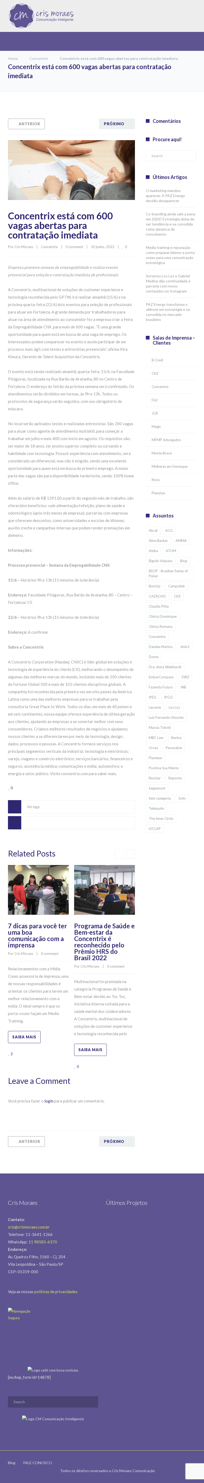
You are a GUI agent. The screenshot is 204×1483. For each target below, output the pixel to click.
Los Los (174, 707)
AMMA (181, 540)
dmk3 (184, 647)
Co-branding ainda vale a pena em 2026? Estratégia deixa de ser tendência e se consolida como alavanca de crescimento (170, 224)
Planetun (158, 493)
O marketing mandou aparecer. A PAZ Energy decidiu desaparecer (165, 195)
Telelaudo (156, 808)
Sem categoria (160, 798)
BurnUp (154, 586)
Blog (183, 561)
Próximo (114, 124)
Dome (153, 657)
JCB (155, 413)
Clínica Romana (160, 626)
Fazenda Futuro (161, 687)
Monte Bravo (162, 453)
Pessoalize (174, 748)
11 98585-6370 (42, 1241)
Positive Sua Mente (163, 768)
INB (183, 687)
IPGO (168, 697)
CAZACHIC (157, 596)
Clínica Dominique (163, 616)
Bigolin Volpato (160, 561)
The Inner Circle (161, 818)
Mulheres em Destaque (170, 466)
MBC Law (156, 738)
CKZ (155, 373)
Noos (156, 480)
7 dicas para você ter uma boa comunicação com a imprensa (37, 935)
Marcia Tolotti (160, 727)
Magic (156, 426)
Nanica (176, 738)
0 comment (74, 247)
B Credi (157, 360)
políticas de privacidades (56, 1291)
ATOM (171, 551)
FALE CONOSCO (37, 1462)
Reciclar (155, 778)
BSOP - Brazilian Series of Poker (168, 573)
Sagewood (157, 788)
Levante (155, 707)
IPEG (152, 697)
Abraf (153, 530)
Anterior (29, 124)
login (48, 1100)
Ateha (153, 551)
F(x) (155, 400)
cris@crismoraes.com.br (29, 1227)
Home (13, 58)
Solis (182, 798)
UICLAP (155, 828)
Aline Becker (158, 540)
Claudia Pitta (159, 606)
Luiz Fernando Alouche (166, 717)
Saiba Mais (24, 1037)
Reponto (175, 778)
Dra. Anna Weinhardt (165, 667)
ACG (169, 530)
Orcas (153, 748)
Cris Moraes (23, 247)
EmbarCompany (161, 677)
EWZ (185, 677)
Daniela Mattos (161, 647)
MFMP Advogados (166, 440)
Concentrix (38, 58)
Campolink (176, 586)
